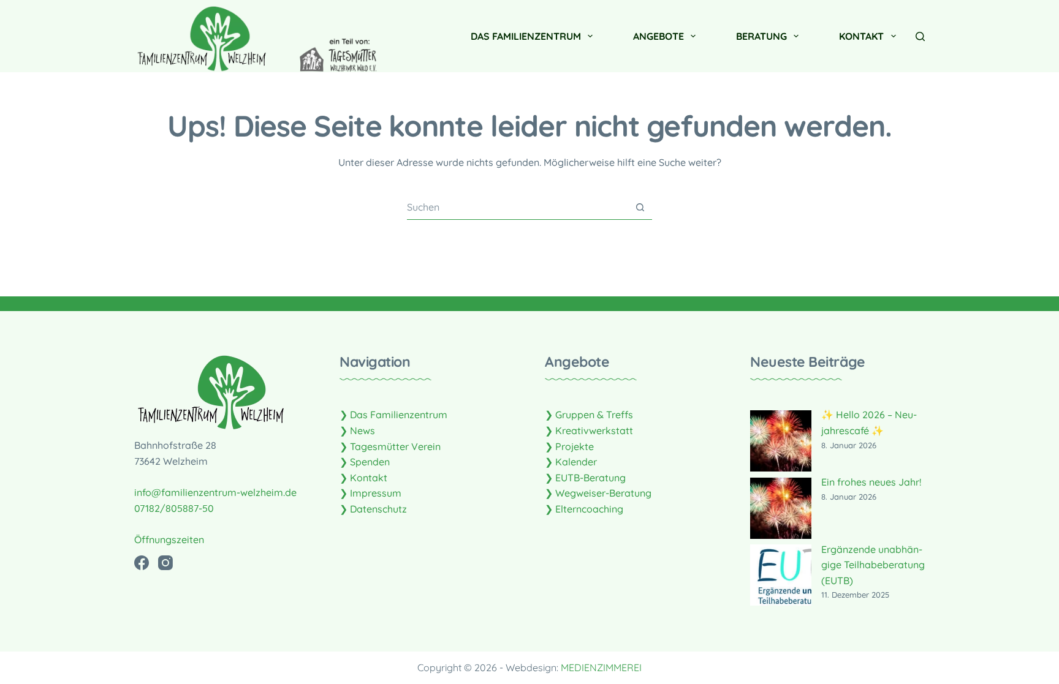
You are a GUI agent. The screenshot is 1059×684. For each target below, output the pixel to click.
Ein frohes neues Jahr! (871, 482)
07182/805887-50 (174, 508)
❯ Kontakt (363, 478)
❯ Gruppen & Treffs (589, 414)
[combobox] (517, 207)
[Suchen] (920, 36)
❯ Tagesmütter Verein (390, 446)
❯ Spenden (365, 462)
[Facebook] (141, 562)
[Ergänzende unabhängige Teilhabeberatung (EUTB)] (780, 575)
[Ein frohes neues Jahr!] (780, 508)
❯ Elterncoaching (584, 509)
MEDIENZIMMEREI (601, 667)
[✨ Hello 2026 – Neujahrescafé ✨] (780, 441)
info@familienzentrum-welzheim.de (215, 492)
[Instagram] (165, 562)
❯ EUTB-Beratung (585, 478)
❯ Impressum (370, 493)
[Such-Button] (640, 207)
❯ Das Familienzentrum (393, 414)
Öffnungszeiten (169, 539)
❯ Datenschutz (373, 509)
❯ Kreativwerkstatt (589, 430)
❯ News (357, 430)
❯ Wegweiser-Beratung (598, 493)
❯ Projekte (569, 446)
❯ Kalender (571, 462)
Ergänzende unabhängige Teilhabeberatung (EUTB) (873, 565)
